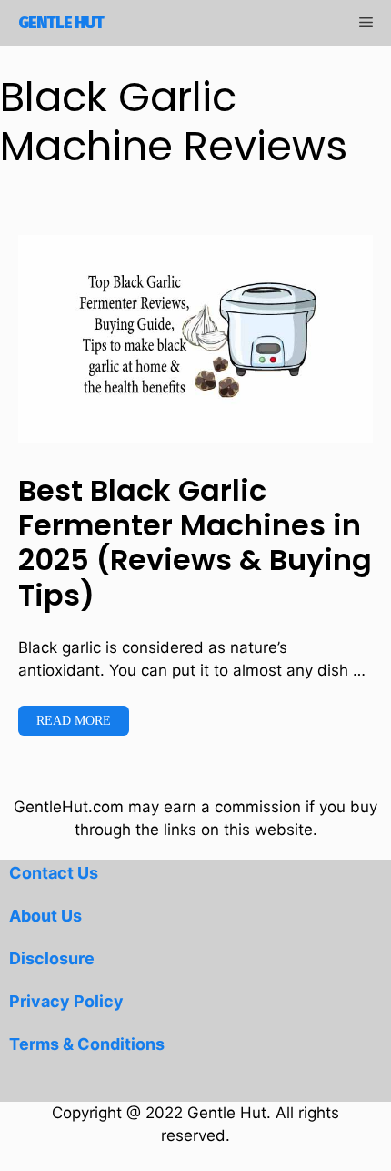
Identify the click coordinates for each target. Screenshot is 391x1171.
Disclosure (52, 958)
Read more (73, 721)
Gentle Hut (61, 23)
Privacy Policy (66, 1001)
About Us (45, 915)
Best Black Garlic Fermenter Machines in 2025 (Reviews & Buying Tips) (195, 543)
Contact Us (53, 872)
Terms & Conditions (87, 1044)
